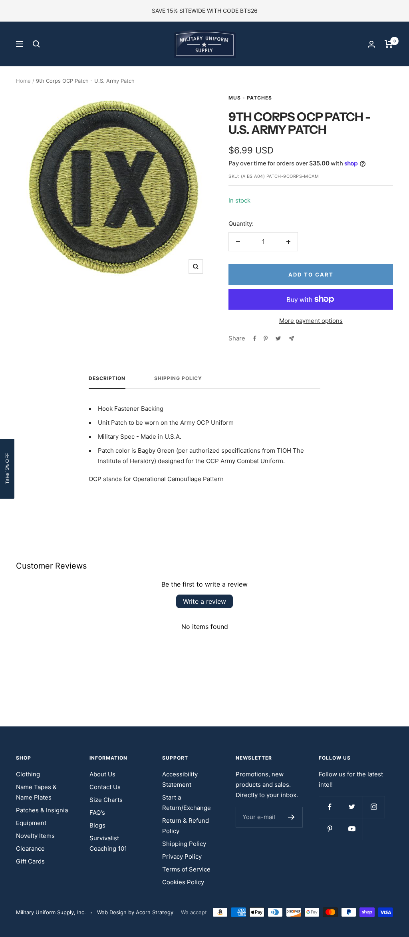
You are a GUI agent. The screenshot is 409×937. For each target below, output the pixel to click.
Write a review (204, 601)
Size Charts (106, 800)
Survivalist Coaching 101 (108, 843)
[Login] (371, 44)
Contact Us (105, 787)
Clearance (30, 848)
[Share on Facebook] (254, 338)
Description (107, 378)
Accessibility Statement (180, 779)
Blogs (97, 825)
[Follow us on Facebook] (330, 807)
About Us (102, 774)
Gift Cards (30, 861)
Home (23, 81)
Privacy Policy (182, 856)
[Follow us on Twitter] (352, 807)
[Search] (36, 44)
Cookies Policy (183, 882)
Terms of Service (186, 869)
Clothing (28, 774)
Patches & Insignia (42, 810)
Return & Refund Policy (185, 826)
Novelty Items (35, 836)
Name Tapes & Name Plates (36, 792)
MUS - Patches (250, 98)
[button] (7, 469)
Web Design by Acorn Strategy (135, 912)
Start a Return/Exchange (186, 803)
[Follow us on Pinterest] (330, 829)
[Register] (291, 817)
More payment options (311, 320)
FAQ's (97, 812)
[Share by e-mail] (291, 338)
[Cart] (389, 44)
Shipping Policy (178, 378)
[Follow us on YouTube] (352, 829)
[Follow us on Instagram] (374, 807)
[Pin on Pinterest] (266, 338)
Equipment (31, 823)
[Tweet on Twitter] (278, 338)
